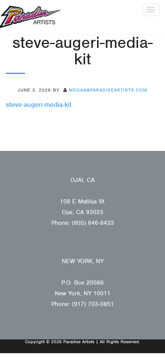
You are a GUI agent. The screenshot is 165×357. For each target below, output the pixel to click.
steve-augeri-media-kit (38, 104)
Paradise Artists (30, 17)
